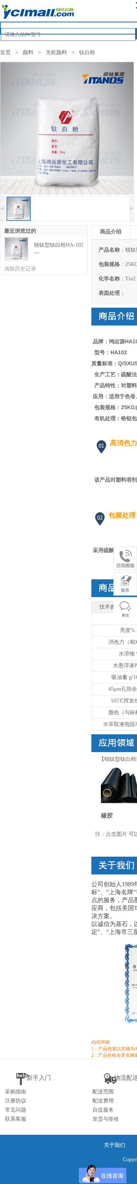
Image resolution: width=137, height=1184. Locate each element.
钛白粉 (87, 52)
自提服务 (103, 1110)
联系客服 (15, 1119)
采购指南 (15, 1092)
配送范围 (103, 1092)
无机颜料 (56, 52)
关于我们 (114, 1145)
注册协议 (15, 1101)
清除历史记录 (20, 269)
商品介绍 (110, 232)
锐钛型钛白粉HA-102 (58, 245)
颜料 (28, 52)
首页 (5, 52)
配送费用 (103, 1101)
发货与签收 (105, 1119)
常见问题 (15, 1110)
